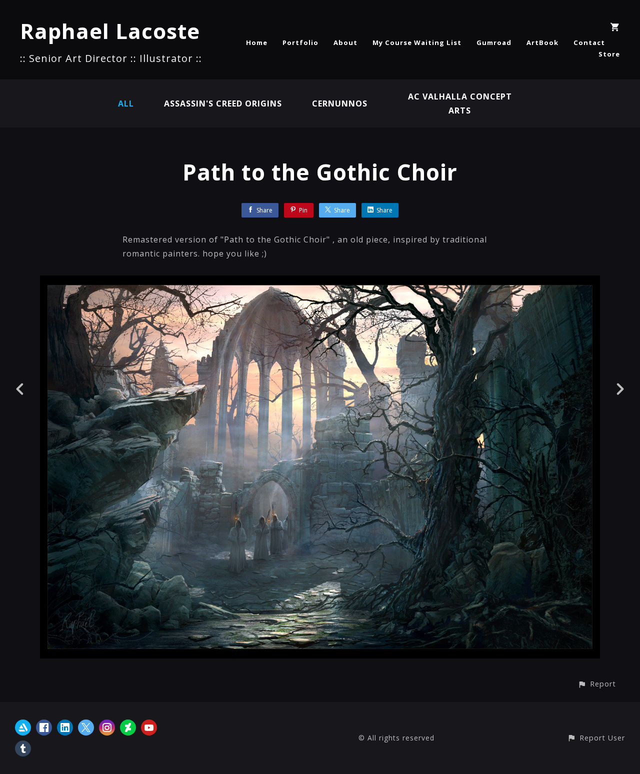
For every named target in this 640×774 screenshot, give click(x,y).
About (346, 42)
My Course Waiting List (417, 42)
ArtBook (542, 42)
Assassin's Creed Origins (223, 103)
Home (257, 42)
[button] (597, 684)
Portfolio (300, 42)
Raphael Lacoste (110, 30)
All (126, 103)
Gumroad (494, 42)
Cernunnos (340, 103)
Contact (589, 42)
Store (609, 54)
